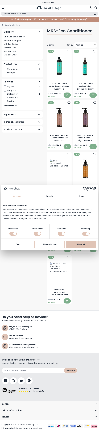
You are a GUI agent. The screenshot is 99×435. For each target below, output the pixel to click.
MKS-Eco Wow (10, 55)
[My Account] (90, 7)
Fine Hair (23, 101)
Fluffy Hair (23, 90)
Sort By (70, 45)
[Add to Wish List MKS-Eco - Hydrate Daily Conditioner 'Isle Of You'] (69, 103)
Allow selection (49, 244)
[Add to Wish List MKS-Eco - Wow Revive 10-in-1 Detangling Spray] (95, 51)
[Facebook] (5, 380)
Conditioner (23, 69)
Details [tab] (49, 196)
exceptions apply (78, 19)
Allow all (81, 244)
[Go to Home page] (49, 7)
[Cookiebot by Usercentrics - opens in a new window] (84, 189)
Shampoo (23, 72)
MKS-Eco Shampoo (12, 40)
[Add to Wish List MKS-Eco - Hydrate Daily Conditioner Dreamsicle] (95, 154)
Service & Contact (49, 2)
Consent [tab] (17, 196)
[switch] (37, 234)
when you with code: (32, 19)
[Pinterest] (29, 380)
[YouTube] (21, 380)
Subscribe (70, 370)
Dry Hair (23, 86)
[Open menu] (3, 7)
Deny (18, 244)
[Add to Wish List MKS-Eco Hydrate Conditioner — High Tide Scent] (95, 103)
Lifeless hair (23, 94)
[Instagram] (13, 380)
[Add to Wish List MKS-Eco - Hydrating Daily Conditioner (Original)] (69, 154)
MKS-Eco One (10, 47)
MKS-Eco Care (10, 51)
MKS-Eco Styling (11, 44)
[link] (22, 69)
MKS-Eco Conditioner (14, 37)
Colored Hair (23, 97)
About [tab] (82, 196)
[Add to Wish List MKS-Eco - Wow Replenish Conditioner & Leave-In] (69, 51)
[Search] (95, 13)
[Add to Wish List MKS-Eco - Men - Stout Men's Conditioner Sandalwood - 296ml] (69, 257)
